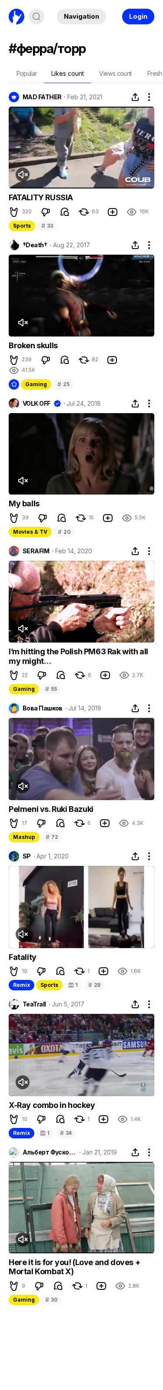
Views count (115, 73)
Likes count (67, 73)
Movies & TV (30, 531)
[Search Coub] (36, 16)
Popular (27, 73)
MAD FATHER (42, 97)
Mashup (24, 837)
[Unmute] (23, 175)
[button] (14, 212)
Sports (22, 225)
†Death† (35, 245)
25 (63, 384)
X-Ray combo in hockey (52, 1105)
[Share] (135, 97)
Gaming (36, 384)
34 (66, 1133)
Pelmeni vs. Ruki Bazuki (51, 809)
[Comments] (65, 212)
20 (64, 531)
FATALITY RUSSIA (41, 197)
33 (47, 225)
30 (51, 1299)
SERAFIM (36, 551)
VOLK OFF (36, 404)
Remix (21, 985)
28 (94, 985)
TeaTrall (34, 1004)
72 (52, 837)
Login (138, 16)
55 (51, 689)
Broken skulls (33, 345)
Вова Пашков (43, 708)
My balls (24, 503)
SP (27, 856)
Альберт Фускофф (50, 1152)
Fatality (23, 957)
